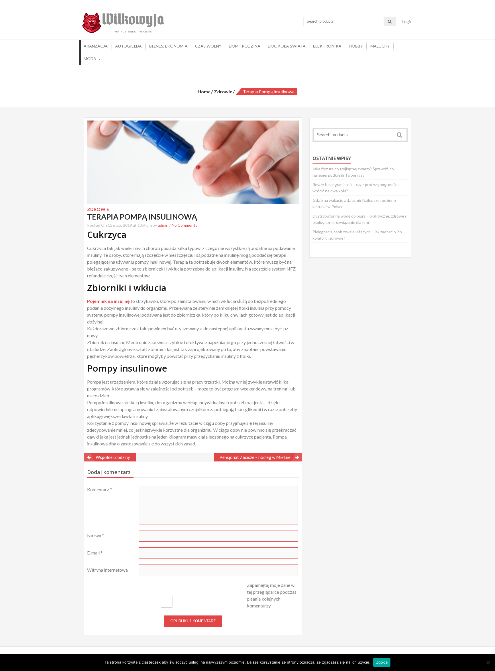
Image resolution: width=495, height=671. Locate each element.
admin (163, 225)
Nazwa (95, 535)
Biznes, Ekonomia (168, 46)
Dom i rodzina (244, 46)
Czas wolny (208, 46)
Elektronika (327, 46)
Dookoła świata (287, 46)
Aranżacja (96, 46)
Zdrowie (223, 91)
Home (204, 91)
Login (407, 21)
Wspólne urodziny (113, 457)
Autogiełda (128, 46)
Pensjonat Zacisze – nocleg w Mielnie (254, 457)
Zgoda (382, 662)
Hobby (356, 46)
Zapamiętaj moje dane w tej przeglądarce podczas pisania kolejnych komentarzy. (271, 595)
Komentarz (99, 489)
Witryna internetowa (107, 570)
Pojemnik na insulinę (108, 301)
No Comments (184, 225)
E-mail (95, 552)
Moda (90, 58)
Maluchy (380, 46)
